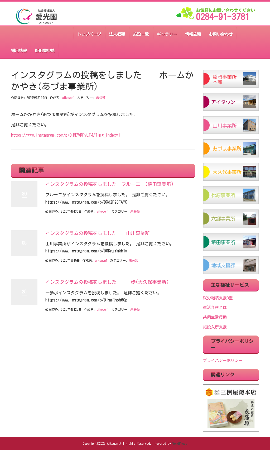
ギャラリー (167, 34)
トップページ (89, 34)
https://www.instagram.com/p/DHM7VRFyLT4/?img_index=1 (65, 135)
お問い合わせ (221, 34)
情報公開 (193, 34)
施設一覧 (141, 34)
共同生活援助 (215, 317)
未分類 (100, 97)
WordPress (179, 443)
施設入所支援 (215, 327)
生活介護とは (215, 307)
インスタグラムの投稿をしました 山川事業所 (97, 233)
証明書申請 (45, 50)
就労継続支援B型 (218, 298)
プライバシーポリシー (223, 360)
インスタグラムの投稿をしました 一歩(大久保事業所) (107, 282)
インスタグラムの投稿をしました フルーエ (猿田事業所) (109, 184)
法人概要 (117, 34)
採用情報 (19, 50)
